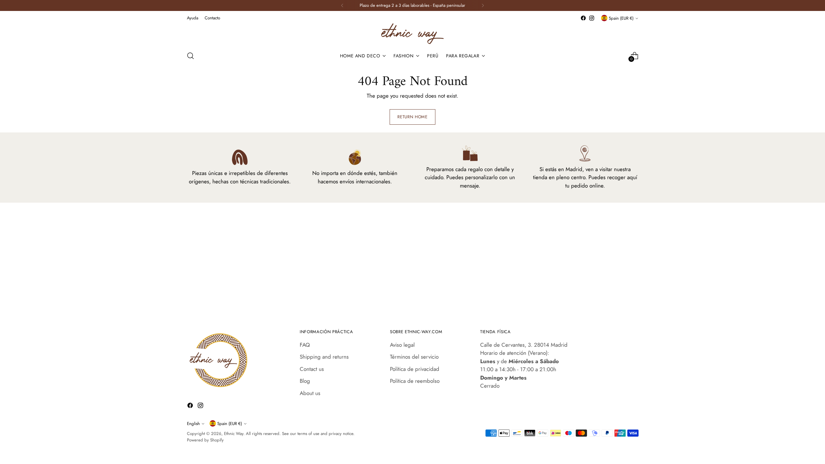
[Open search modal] (190, 55)
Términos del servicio (414, 357)
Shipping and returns (324, 357)
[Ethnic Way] (412, 34)
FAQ (305, 345)
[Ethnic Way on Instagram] (592, 18)
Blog (305, 381)
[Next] (483, 5)
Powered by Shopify (205, 440)
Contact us (312, 369)
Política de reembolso (415, 381)
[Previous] (342, 5)
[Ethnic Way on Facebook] (583, 18)
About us (310, 393)
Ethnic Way (233, 433)
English (193, 423)
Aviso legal (402, 345)
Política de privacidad (414, 369)
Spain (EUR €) (621, 18)
